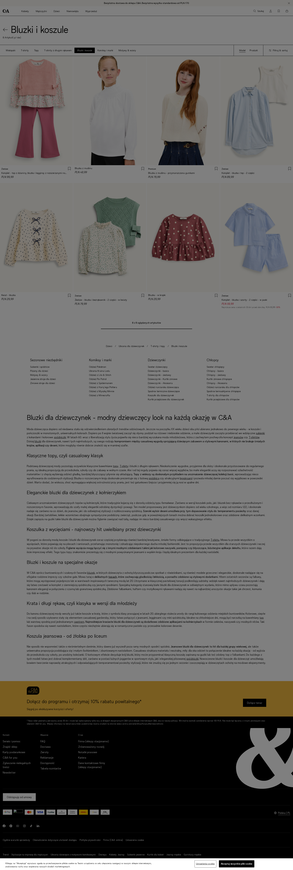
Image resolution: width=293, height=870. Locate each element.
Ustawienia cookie (205, 863)
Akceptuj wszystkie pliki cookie (236, 863)
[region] (146, 864)
